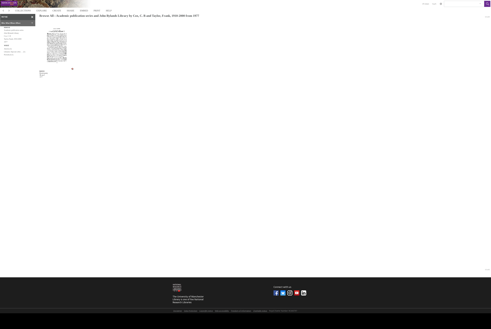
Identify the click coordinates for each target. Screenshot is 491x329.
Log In (434, 4)
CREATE (56, 10)
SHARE (70, 10)
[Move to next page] (9, 11)
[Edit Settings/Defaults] (441, 4)
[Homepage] (48, 4)
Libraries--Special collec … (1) (14, 52)
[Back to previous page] (3, 11)
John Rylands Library (11, 33)
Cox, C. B (7, 36)
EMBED (84, 10)
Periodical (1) (8, 55)
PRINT (97, 10)
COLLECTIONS (23, 10)
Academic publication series (14, 30)
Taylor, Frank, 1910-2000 (12, 39)
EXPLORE (41, 10)
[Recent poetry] (57, 46)
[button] (487, 4)
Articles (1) (8, 49)
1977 (6, 42)
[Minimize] (32, 17)
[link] (480, 4)
